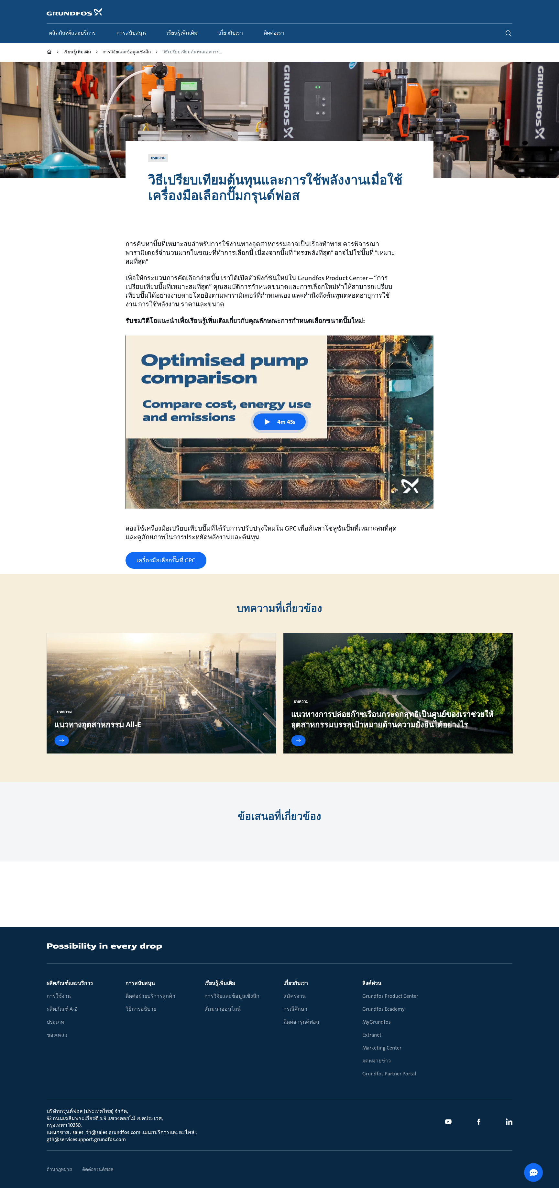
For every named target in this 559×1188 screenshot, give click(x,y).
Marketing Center (381, 1047)
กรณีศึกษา (295, 1009)
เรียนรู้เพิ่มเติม (220, 983)
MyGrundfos (376, 1021)
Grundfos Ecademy (383, 1009)
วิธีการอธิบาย (141, 1009)
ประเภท (55, 1021)
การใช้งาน (59, 996)
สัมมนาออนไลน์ (222, 1009)
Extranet (371, 1034)
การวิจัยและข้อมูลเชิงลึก (231, 996)
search (508, 33)
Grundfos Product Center (390, 996)
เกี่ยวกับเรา (295, 983)
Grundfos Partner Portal (389, 1073)
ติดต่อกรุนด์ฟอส (301, 1021)
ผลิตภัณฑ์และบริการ (70, 983)
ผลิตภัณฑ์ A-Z (62, 1009)
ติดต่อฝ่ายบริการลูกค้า (150, 996)
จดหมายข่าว (376, 1060)
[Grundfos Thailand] (49, 52)
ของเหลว (57, 1034)
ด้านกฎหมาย (59, 1169)
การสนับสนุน (140, 983)
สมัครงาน (294, 996)
